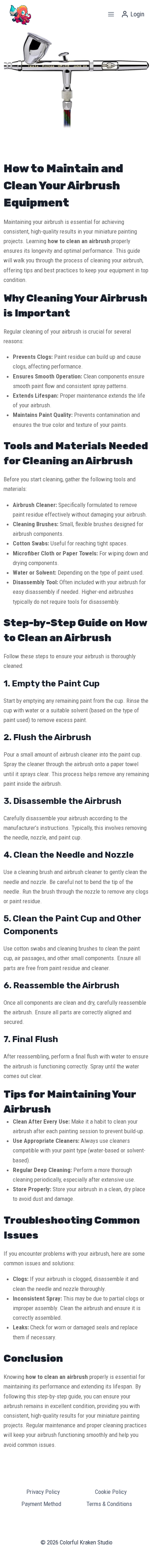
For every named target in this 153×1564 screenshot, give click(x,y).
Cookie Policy (111, 1491)
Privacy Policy (43, 1491)
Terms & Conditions (109, 1503)
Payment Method (41, 1503)
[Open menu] (111, 14)
